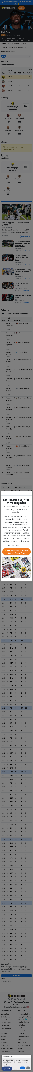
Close (28, 1068)
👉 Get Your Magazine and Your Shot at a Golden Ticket (16, 551)
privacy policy (6, 1064)
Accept (22, 1068)
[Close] (30, 1056)
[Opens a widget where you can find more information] (7, 1069)
